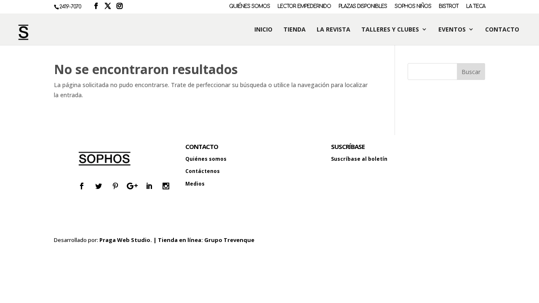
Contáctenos (202, 171)
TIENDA (294, 29)
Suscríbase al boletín (359, 158)
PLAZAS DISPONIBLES (363, 6)
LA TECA (475, 6)
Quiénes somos (206, 158)
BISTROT (449, 6)
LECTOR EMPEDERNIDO (304, 6)
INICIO (263, 29)
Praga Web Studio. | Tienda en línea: (151, 240)
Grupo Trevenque (229, 240)
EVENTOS (452, 29)
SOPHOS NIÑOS (413, 6)
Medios (195, 183)
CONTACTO (502, 29)
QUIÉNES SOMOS (249, 6)
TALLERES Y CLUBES (390, 29)
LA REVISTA (333, 29)
